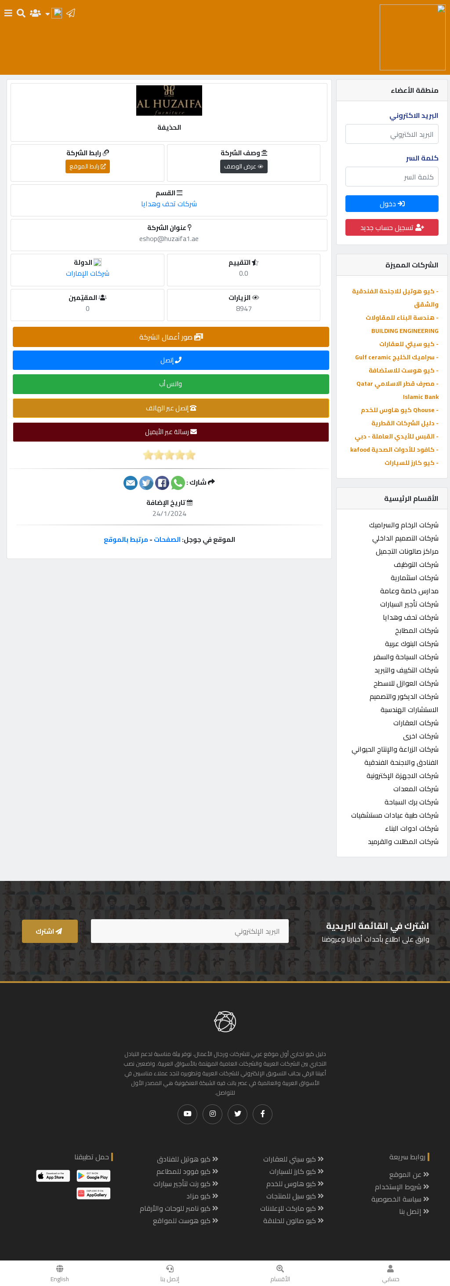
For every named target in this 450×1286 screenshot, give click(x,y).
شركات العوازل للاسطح (406, 683)
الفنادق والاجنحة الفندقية (401, 762)
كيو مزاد (199, 1196)
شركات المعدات (416, 788)
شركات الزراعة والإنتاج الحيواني (395, 749)
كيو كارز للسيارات (293, 1171)
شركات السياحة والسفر (406, 656)
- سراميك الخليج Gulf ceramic (397, 357)
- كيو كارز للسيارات (412, 462)
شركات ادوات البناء (412, 828)
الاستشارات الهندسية (410, 709)
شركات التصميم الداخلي (405, 537)
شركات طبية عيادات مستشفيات (395, 815)
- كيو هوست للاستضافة (404, 370)
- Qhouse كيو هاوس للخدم (400, 410)
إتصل (167, 360)
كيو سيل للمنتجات (292, 1196)
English (60, 1279)
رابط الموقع (85, 166)
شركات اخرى (421, 735)
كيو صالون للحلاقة (290, 1220)
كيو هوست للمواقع (182, 1220)
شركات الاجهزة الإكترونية (403, 775)
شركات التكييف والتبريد (406, 669)
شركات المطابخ (417, 630)
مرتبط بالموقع (126, 539)
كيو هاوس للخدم (292, 1183)
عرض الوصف (241, 166)
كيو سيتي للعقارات (290, 1159)
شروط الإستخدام (399, 1186)
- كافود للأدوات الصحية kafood (394, 449)
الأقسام (280, 1279)
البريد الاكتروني (414, 115)
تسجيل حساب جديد (387, 227)
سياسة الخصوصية (397, 1199)
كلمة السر (422, 158)
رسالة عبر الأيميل (167, 431)
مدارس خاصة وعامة (409, 590)
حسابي (390, 1279)
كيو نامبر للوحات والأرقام (176, 1208)
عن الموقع (406, 1174)
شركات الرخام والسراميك (404, 524)
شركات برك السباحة (412, 801)
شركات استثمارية (415, 577)
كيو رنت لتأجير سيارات (182, 1183)
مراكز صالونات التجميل (407, 551)
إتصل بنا (169, 1279)
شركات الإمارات (87, 273)
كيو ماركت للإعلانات (289, 1208)
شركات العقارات (416, 722)
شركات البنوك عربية (412, 643)
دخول (389, 203)
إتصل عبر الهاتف (168, 408)
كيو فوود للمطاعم (184, 1171)
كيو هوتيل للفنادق (184, 1159)
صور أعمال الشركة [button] (166, 336)
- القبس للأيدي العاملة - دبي (397, 436)
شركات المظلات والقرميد (403, 841)
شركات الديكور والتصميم (404, 696)
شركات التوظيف (416, 564)
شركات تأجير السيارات (409, 603)
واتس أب (171, 383)
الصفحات (167, 539)
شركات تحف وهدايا (411, 617)
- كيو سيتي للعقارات (409, 344)
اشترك (45, 931)
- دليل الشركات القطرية (405, 423)
